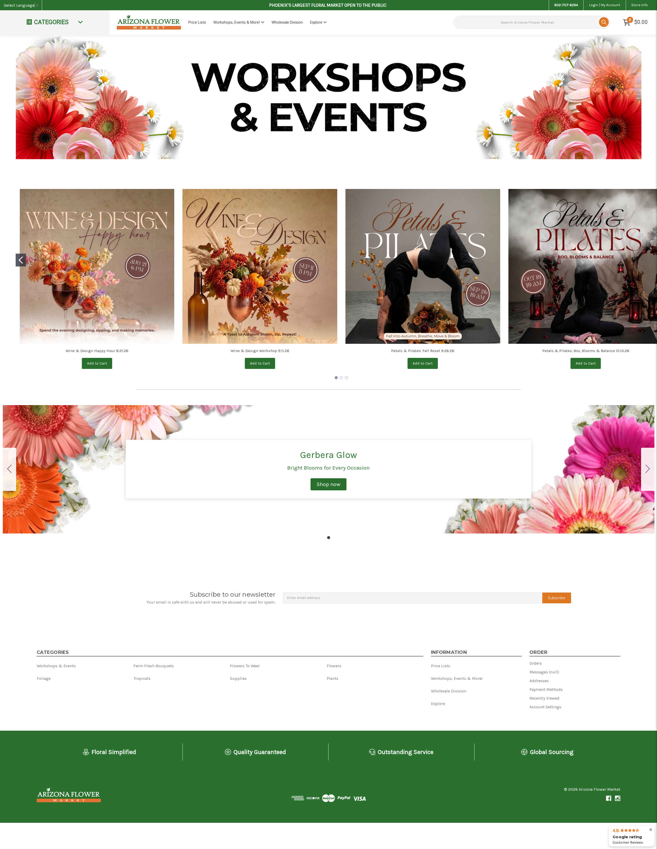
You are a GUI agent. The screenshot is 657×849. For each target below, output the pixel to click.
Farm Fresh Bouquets (153, 665)
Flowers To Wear (245, 665)
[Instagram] (617, 798)
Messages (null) (544, 672)
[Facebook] (608, 798)
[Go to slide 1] (21, 260)
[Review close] (651, 830)
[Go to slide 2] (341, 377)
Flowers (334, 665)
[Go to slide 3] (346, 377)
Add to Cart (97, 363)
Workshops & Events (56, 665)
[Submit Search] (604, 22)
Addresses (539, 680)
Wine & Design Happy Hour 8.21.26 (97, 350)
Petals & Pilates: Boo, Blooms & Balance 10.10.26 (585, 350)
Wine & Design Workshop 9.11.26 (260, 350)
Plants (332, 678)
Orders (535, 663)
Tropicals (141, 678)
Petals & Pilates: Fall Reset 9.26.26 (422, 350)
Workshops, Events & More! (237, 22)
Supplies (238, 678)
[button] (328, 484)
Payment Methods (546, 689)
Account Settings (545, 706)
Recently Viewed (544, 698)
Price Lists (197, 22)
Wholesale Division (287, 22)
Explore (316, 22)
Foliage (44, 678)
